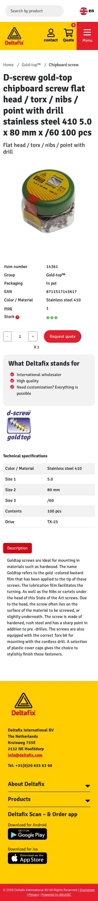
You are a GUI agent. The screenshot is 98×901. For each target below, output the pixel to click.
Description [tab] (17, 548)
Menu (87, 40)
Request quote (63, 336)
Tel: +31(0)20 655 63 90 (30, 765)
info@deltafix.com (25, 755)
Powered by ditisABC (56, 895)
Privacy (33, 895)
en (91, 10)
